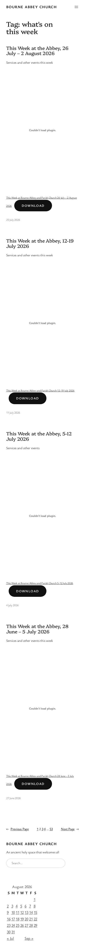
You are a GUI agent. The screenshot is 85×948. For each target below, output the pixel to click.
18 (17, 918)
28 (31, 925)
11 (17, 912)
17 (13, 918)
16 (9, 918)
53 (51, 829)
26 (22, 925)
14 (31, 912)
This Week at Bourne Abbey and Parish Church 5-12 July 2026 (39, 583)
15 (35, 912)
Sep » (29, 938)
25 (17, 925)
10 (13, 912)
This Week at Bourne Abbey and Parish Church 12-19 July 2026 (40, 390)
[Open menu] (76, 7)
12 (22, 912)
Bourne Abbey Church (31, 6)
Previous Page (17, 829)
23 (9, 925)
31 (13, 931)
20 (26, 918)
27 (26, 925)
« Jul (10, 938)
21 (31, 918)
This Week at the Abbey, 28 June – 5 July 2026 (37, 629)
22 (35, 918)
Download (33, 205)
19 (22, 918)
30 (9, 931)
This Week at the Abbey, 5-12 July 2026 (39, 436)
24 (13, 925)
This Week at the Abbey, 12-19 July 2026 (40, 243)
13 (26, 912)
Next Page (70, 829)
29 (35, 925)
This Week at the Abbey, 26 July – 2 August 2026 (37, 50)
